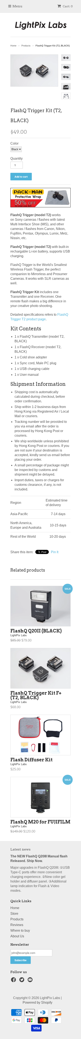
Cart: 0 (67, 6)
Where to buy (20, 930)
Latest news (20, 849)
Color (14, 143)
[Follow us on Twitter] (22, 981)
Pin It (54, 552)
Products (16, 919)
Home (14, 908)
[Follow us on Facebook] (14, 981)
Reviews (16, 925)
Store (14, 913)
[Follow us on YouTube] (31, 981)
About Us (17, 936)
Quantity (16, 158)
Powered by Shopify (37, 1002)
